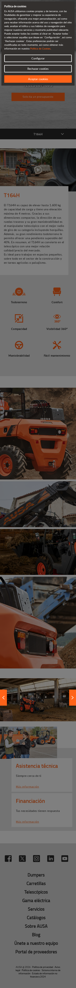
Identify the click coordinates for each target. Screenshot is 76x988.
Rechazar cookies (38, 69)
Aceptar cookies (38, 79)
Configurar (38, 58)
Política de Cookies (40, 48)
